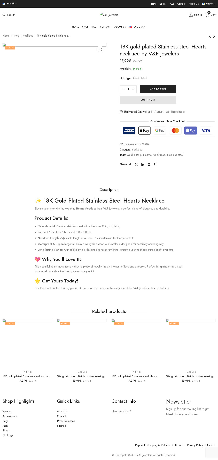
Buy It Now (148, 100)
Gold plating (134, 155)
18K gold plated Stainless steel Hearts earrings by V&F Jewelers (150, 376)
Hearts (147, 155)
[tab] (109, 189)
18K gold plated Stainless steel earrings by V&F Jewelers (37, 376)
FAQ (171, 4)
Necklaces (159, 155)
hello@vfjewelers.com (132, 421)
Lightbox (100, 49)
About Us (194, 4)
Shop (163, 4)
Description (109, 189)
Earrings (27, 372)
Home (153, 4)
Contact (181, 4)
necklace (28, 36)
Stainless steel (175, 155)
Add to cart (158, 89)
